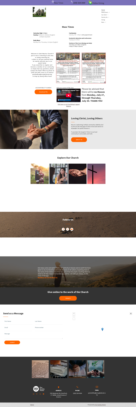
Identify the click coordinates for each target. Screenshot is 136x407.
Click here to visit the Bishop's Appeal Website (68, 105)
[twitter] (67, 229)
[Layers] (131, 314)
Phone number (39, 327)
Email (6, 327)
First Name (7, 321)
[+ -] (102, 331)
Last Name (38, 321)
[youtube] (71, 229)
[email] (33, 394)
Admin (32, 405)
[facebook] (63, 229)
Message (7, 334)
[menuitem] (103, 10)
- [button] (74, 316)
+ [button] (74, 314)
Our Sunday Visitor (100, 405)
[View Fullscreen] (74, 319)
